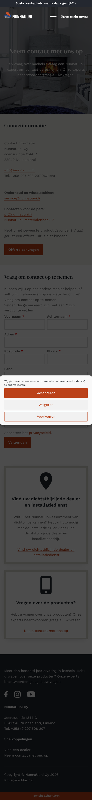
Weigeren (46, 405)
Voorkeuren (46, 417)
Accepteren (46, 393)
